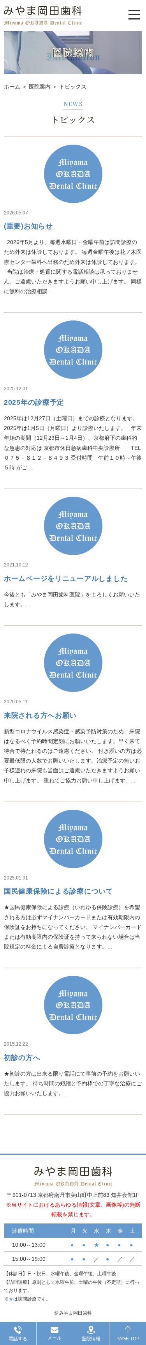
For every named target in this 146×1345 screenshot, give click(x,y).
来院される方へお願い (40, 715)
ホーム (12, 86)
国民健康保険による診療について (58, 891)
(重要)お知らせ (28, 226)
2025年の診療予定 (34, 402)
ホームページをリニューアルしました (66, 578)
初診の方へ (22, 1058)
